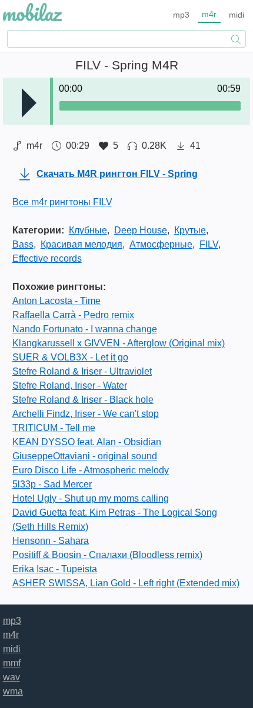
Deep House (140, 230)
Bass (23, 244)
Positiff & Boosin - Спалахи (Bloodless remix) (107, 555)
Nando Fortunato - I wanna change (84, 329)
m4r (209, 14)
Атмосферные (160, 244)
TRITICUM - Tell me (53, 428)
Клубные (88, 230)
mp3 (181, 14)
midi (236, 14)
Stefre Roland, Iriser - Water (69, 385)
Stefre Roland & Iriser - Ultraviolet (82, 371)
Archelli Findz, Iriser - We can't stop (85, 414)
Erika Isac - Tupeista (54, 569)
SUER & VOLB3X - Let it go (70, 357)
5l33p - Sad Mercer (52, 484)
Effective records (47, 258)
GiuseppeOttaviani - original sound (84, 456)
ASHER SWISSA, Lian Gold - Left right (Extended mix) (125, 583)
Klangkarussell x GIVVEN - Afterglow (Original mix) (118, 343)
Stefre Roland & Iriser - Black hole (83, 400)
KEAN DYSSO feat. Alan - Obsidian (86, 442)
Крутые (190, 230)
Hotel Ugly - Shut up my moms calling (90, 498)
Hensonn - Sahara (50, 541)
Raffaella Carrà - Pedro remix (73, 315)
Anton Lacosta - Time (56, 301)
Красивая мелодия (81, 244)
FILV (208, 244)
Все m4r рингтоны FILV (62, 202)
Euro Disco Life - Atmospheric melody (90, 470)
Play (29, 103)
